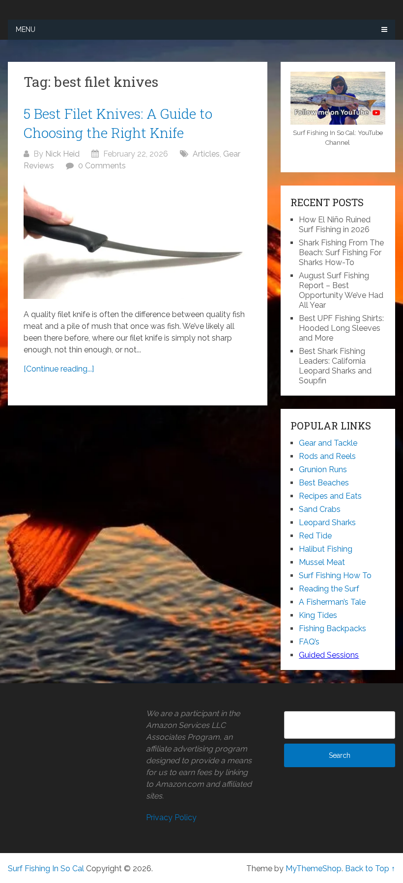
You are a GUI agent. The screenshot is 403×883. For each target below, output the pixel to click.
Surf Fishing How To (335, 575)
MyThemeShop (314, 868)
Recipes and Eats (330, 496)
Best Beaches (324, 482)
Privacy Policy (171, 817)
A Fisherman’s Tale (332, 602)
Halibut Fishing (325, 549)
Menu (25, 29)
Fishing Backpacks (332, 628)
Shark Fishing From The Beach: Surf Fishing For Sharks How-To (341, 252)
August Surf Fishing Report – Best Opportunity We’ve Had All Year (341, 290)
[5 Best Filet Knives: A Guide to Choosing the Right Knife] (138, 240)
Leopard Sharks (327, 522)
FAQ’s (309, 641)
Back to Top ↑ (370, 868)
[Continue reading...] (59, 369)
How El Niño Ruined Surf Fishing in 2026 (335, 224)
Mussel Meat (322, 562)
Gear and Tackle (328, 443)
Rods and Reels (327, 456)
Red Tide (315, 535)
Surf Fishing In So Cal (46, 868)
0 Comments (102, 165)
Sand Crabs (320, 509)
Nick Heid (62, 154)
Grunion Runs (323, 469)
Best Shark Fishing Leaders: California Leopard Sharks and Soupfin (335, 366)
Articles (206, 154)
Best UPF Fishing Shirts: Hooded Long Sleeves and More (341, 328)
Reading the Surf (329, 588)
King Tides (318, 615)
